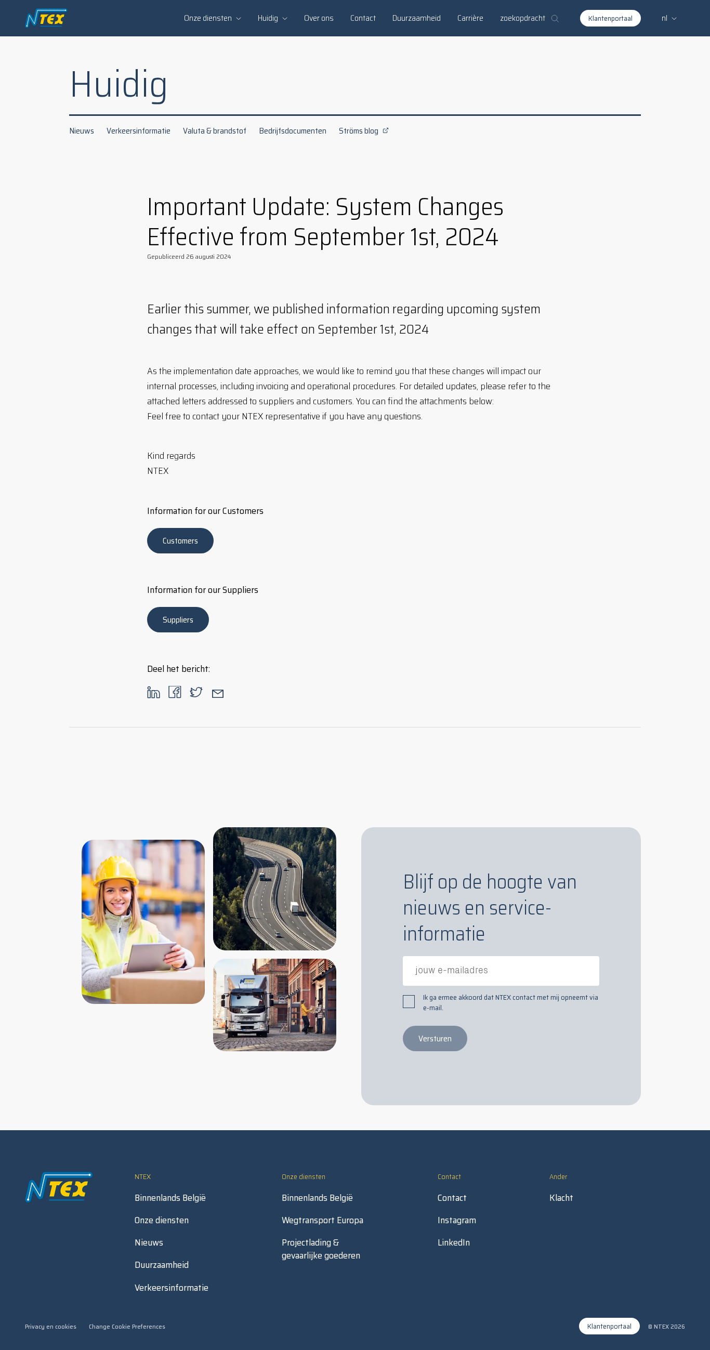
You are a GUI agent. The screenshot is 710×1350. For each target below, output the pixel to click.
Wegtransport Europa (322, 1220)
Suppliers (178, 619)
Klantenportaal (610, 18)
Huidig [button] (268, 17)
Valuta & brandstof (214, 130)
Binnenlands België (170, 1198)
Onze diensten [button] (208, 17)
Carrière (470, 17)
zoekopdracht (522, 17)
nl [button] (664, 17)
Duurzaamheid (416, 17)
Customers (180, 540)
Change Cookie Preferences (127, 1326)
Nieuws (81, 130)
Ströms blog (358, 130)
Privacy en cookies (50, 1326)
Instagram (457, 1220)
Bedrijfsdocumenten (292, 130)
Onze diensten (162, 1220)
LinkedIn (454, 1242)
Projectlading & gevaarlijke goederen (321, 1249)
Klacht (561, 1198)
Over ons (319, 17)
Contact (363, 17)
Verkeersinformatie (138, 130)
